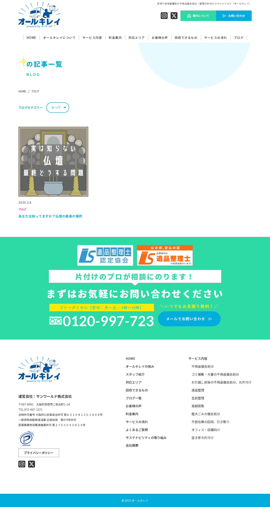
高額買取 (198, 406)
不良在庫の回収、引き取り (210, 422)
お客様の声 (160, 37)
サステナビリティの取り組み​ (146, 438)
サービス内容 (92, 37)
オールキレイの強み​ (140, 366)
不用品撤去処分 (203, 366)
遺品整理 (198, 390)
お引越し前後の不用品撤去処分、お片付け (222, 382)
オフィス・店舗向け (206, 430)
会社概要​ (132, 445)
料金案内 (132, 414)
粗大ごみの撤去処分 (206, 414)
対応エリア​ (134, 382)
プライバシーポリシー (39, 453)
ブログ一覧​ (134, 398)
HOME (31, 37)
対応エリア (136, 37)
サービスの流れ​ (215, 37)
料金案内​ (115, 37)
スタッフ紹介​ (135, 374)
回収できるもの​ (186, 37)
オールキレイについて (59, 37)
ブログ (239, 37)
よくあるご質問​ (137, 430)
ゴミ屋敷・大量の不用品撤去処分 (215, 374)
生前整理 (198, 398)
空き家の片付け (203, 438)
